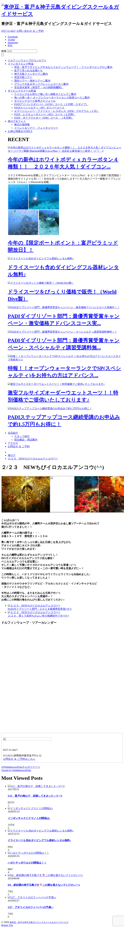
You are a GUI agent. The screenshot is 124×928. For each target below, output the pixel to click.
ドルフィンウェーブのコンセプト (27, 60)
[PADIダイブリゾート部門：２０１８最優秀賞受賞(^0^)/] (34, 605)
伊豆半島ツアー (23, 77)
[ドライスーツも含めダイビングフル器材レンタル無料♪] (41, 258)
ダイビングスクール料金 (22, 90)
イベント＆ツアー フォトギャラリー (36, 128)
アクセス (13, 443)
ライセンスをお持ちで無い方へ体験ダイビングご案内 (45, 94)
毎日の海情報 (22, 124)
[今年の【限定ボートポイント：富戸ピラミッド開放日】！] (33, 234)
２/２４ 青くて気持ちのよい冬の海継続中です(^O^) (38, 615)
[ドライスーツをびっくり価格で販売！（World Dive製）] (41, 283)
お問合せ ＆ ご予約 (19, 446)
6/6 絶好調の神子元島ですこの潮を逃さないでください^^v (44, 884)
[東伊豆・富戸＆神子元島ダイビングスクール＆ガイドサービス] (62, 14)
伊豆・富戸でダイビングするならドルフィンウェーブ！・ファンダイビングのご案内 (63, 67)
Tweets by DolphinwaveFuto (16, 770)
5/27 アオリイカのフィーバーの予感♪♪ (31, 907)
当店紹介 (13, 433)
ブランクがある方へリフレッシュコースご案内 (41, 84)
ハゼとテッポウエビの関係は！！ (27, 862)
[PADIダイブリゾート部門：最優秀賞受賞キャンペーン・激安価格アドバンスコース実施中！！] (64, 307)
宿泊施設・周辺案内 (25, 439)
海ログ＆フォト (17, 121)
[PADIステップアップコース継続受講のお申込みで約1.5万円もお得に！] (50, 408)
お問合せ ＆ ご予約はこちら (19, 759)
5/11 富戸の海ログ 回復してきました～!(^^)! (35, 795)
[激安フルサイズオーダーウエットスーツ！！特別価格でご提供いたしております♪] (56, 384)
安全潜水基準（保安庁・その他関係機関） (38, 87)
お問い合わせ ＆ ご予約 (30, 31)
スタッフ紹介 (22, 436)
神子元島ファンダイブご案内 (31, 74)
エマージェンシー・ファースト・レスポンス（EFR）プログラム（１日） (56, 111)
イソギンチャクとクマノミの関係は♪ (29, 818)
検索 (3, 51)
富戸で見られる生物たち (28, 70)
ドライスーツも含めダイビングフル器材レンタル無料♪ (39, 840)
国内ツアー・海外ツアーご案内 (32, 80)
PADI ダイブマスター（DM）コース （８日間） (43, 117)
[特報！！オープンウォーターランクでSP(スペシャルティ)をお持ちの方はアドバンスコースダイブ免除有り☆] (65, 359)
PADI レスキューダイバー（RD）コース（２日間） (45, 114)
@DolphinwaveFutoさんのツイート (20, 767)
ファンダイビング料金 (21, 63)
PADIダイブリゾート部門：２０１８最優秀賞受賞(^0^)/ (40, 609)
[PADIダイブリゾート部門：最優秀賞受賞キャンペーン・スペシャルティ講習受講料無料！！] (62, 331)
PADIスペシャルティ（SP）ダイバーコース (39, 107)
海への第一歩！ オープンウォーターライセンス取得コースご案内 (52, 97)
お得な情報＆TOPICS (20, 131)
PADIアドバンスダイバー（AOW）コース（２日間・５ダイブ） (51, 104)
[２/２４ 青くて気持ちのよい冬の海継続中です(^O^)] (34, 612)
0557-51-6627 (8, 31)
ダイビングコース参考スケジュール (35, 101)
